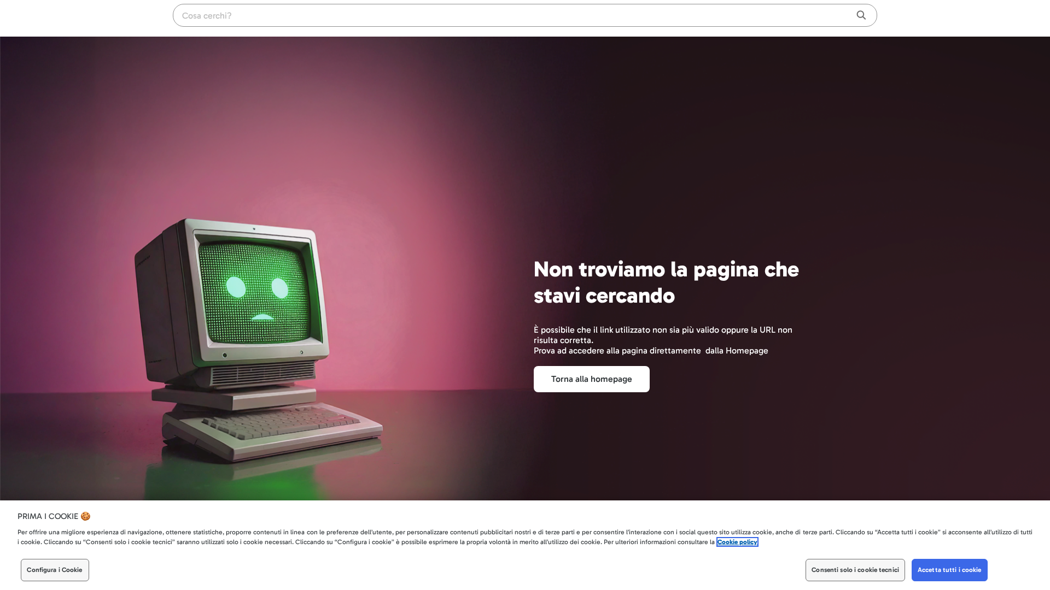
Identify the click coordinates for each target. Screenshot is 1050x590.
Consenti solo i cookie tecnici (855, 570)
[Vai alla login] (869, 16)
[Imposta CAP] (827, 16)
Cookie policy (737, 542)
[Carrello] (847, 16)
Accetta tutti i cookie (950, 570)
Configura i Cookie (54, 570)
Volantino (801, 16)
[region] (525, 545)
